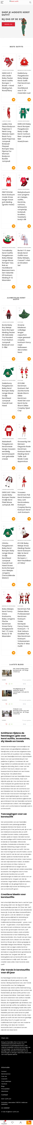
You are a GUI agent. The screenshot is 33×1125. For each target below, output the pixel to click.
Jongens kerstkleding (8, 70)
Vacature (4, 1084)
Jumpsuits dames (6, 121)
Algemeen (4, 700)
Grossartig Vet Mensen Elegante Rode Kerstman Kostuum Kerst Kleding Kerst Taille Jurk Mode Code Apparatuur (24, 451)
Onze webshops (6, 1081)
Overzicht (4, 1079)
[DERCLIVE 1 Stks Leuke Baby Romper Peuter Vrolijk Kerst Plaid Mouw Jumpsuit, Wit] (8, 481)
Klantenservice (5, 1074)
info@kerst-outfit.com (12, 1112)
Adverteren (4, 1091)
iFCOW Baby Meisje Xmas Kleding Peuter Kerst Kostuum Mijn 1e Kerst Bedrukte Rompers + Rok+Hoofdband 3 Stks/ (24, 553)
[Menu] (2, 2)
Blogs (2, 1086)
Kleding (4, 680)
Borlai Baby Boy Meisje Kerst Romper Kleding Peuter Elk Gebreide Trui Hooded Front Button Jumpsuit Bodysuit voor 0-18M (8, 336)
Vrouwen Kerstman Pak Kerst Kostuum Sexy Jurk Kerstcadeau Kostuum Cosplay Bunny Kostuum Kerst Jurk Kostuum (24, 502)
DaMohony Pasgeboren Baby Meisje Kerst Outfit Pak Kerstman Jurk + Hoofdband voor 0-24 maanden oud (24, 83)
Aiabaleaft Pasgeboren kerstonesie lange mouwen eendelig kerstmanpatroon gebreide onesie (8, 450)
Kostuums (4, 189)
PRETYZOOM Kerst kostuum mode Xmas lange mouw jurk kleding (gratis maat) (8, 198)
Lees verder (13, 99)
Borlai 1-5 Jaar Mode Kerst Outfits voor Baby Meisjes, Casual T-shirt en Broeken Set (24, 258)
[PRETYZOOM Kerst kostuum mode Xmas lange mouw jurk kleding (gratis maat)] (8, 181)
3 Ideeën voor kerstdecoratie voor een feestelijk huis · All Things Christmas (21, 711)
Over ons (4, 1076)
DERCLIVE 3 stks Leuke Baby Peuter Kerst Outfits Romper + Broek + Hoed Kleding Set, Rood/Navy (8, 82)
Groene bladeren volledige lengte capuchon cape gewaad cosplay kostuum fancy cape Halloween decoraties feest (24, 339)
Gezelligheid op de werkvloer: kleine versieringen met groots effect (21, 691)
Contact (4, 1071)
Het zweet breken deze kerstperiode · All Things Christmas (20, 670)
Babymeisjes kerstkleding (24, 70)
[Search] (30, 2)
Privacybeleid (5, 1089)
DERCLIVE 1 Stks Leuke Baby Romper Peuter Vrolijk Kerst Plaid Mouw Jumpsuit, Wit (8, 498)
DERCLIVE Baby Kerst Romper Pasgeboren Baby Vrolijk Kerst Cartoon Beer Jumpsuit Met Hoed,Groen (24, 133)
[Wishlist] (12, 1122)
